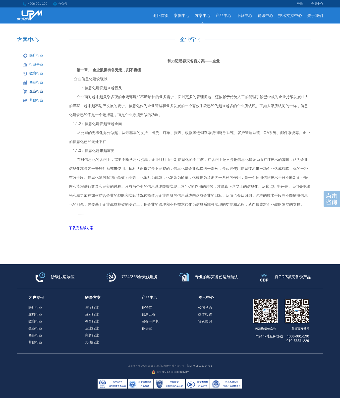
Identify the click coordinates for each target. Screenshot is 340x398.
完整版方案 (84, 228)
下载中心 (244, 15)
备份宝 (147, 328)
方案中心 (203, 15)
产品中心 (223, 15)
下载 (72, 228)
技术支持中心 (290, 15)
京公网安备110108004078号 (173, 372)
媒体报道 (205, 314)
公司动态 (205, 307)
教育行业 (36, 73)
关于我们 (315, 15)
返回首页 (161, 15)
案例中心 (182, 15)
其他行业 (36, 100)
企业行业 (36, 91)
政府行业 (35, 314)
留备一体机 (150, 321)
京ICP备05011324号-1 (199, 365)
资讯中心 (265, 15)
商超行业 (36, 82)
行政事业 (36, 64)
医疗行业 (36, 55)
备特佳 (147, 307)
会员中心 (317, 3)
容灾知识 (205, 321)
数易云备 (149, 314)
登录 (300, 3)
